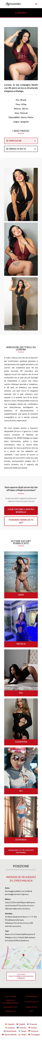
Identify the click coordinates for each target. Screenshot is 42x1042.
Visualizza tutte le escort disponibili (21, 851)
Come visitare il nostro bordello (21, 510)
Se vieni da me (14, 141)
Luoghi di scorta (10, 1011)
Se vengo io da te (16, 149)
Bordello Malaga (31, 996)
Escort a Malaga (10, 996)
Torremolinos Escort (31, 1002)
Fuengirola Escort (31, 1007)
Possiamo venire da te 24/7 (21, 521)
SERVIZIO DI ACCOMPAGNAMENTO (10, 1001)
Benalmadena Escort (10, 1007)
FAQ (31, 1011)
